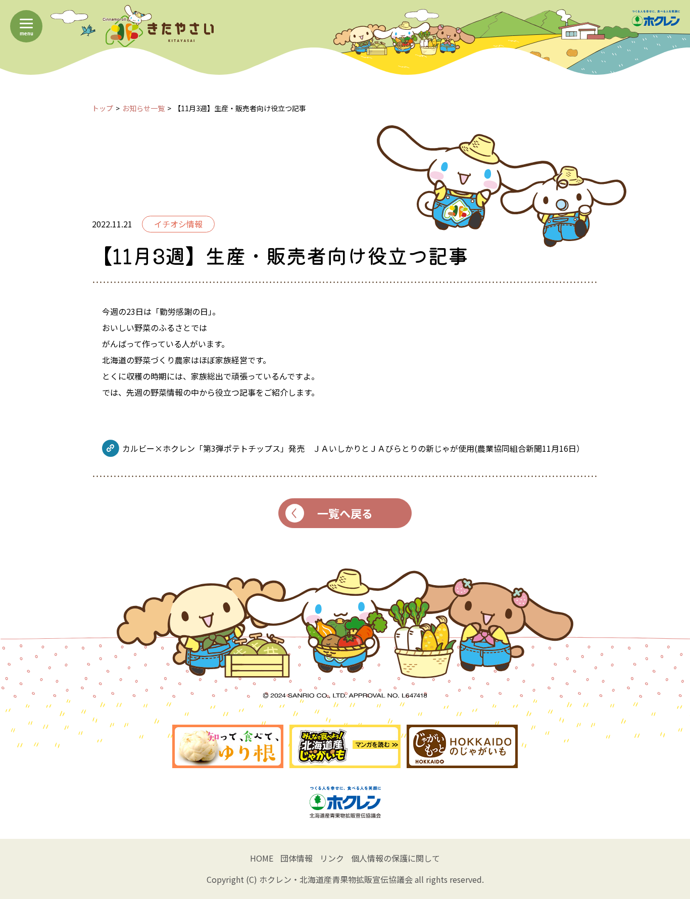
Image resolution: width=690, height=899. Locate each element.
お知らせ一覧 (143, 108)
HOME (261, 858)
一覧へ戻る (345, 513)
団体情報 (296, 858)
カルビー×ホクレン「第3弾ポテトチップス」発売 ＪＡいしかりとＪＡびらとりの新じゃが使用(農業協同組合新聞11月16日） (353, 448)
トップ (102, 108)
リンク (332, 858)
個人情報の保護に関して (395, 858)
